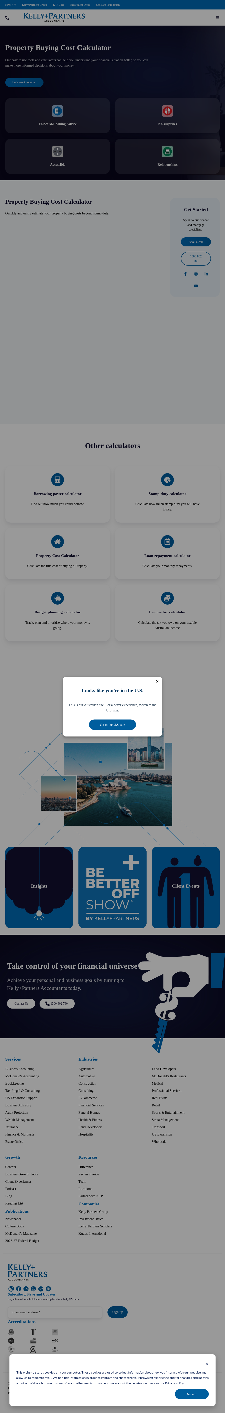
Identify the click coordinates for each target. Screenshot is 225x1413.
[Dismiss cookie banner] (207, 1364)
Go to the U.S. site (112, 724)
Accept (192, 1394)
